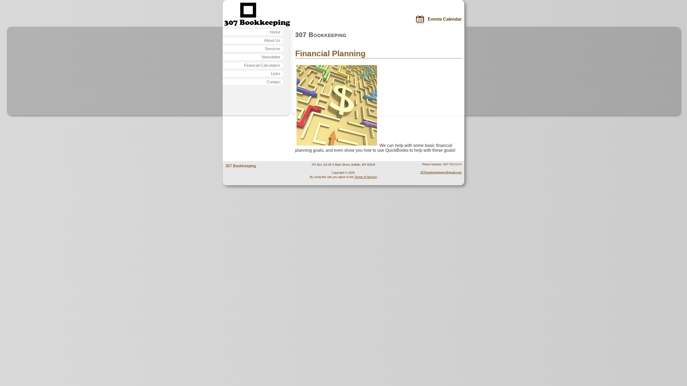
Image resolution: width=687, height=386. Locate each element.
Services (272, 48)
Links (275, 73)
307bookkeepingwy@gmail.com (441, 172)
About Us (272, 40)
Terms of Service (366, 177)
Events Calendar (445, 19)
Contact (273, 82)
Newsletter (271, 57)
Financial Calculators (262, 65)
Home (275, 32)
